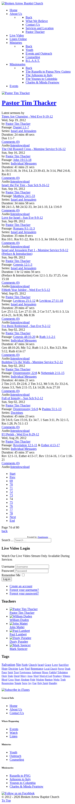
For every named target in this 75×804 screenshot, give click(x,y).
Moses (45, 672)
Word (36, 676)
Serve (24, 683)
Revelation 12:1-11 (25, 445)
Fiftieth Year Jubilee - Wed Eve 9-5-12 (26, 290)
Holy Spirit (42, 683)
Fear (34, 683)
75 (11, 502)
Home (13, 705)
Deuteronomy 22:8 (25, 373)
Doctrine (13, 668)
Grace (48, 664)
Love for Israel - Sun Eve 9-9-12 (22, 217)
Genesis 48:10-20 (24, 336)
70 (11, 484)
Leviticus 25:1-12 (24, 300)
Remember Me (11, 575)
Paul (27, 668)
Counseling (17, 759)
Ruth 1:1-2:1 (47, 336)
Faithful (53, 672)
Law (21, 668)
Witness (66, 676)
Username (8, 566)
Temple (17, 683)
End (12, 520)
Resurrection (8, 683)
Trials (10, 676)
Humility (53, 683)
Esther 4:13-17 (50, 445)
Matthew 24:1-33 (24, 196)
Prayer (61, 668)
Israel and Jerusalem (23, 131)
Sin (18, 665)
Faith (25, 664)
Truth (63, 679)
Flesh (4, 676)
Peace (4, 672)
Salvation (8, 665)
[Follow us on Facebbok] (18, 793)
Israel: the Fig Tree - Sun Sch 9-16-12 (25, 185)
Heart (17, 679)
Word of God (45, 676)
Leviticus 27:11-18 (51, 300)
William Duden (19, 620)
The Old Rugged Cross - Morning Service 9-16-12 (34, 149)
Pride (32, 679)
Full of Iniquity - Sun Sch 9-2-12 (22, 398)
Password (8, 570)
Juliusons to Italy (20, 779)
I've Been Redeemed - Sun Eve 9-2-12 (26, 326)
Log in (6, 579)
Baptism (49, 679)
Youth (13, 752)
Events (14, 729)
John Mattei (17, 627)
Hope (5, 668)
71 (11, 488)
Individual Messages (24, 163)
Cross (11, 679)
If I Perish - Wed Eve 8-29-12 (20, 434)
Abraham (25, 679)
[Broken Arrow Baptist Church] (22, 3)
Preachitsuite (43, 537)
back (5, 531)
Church (33, 664)
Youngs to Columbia (23, 783)
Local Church (50, 668)
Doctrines (17, 412)
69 (11, 481)
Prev (12, 477)
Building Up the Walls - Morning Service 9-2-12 (32, 362)
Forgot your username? (24, 590)
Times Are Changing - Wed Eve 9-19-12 (27, 116)
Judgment (36, 672)
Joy (30, 683)
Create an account (21, 586)
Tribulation (62, 672)
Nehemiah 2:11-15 (52, 373)
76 (11, 506)
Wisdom (40, 679)
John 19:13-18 (22, 160)
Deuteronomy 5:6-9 (25, 409)
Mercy (23, 676)
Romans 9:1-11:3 (24, 228)
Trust (16, 672)
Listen (13, 736)
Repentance (37, 668)
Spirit (10, 672)
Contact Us (17, 713)
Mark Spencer (18, 649)
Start (12, 473)
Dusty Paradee (19, 641)
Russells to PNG (20, 775)
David (17, 676)
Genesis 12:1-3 (22, 264)
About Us (16, 709)
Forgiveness (25, 672)
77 (11, 509)
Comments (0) (11, 141)
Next (13, 517)
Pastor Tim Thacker (29, 102)
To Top (6, 800)
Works (56, 679)
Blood (4, 679)
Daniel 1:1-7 (21, 127)
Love (55, 664)
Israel (41, 664)
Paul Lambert (18, 634)
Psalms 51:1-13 (51, 409)
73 (11, 495)
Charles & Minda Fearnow (26, 786)
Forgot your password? (24, 593)
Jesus (30, 676)
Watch (14, 732)
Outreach (15, 756)
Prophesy (57, 676)
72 (11, 491)
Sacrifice (64, 664)
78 (11, 513)
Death (67, 668)
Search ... (7, 540)
